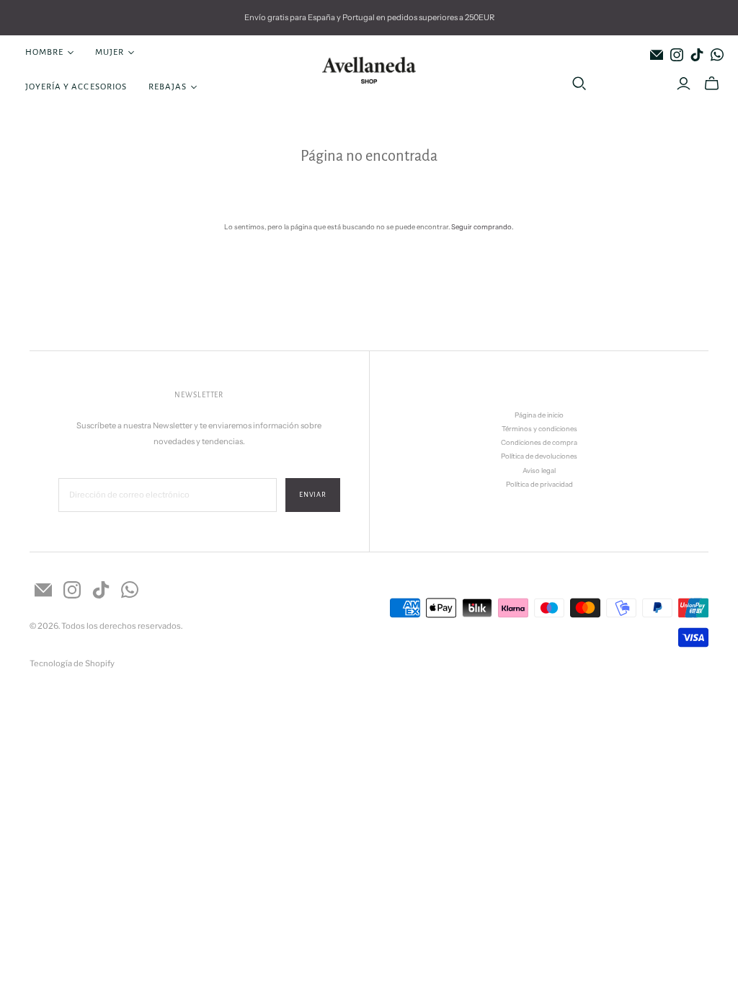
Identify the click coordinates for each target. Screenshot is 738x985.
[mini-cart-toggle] (712, 84)
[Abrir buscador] (579, 83)
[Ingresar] (683, 84)
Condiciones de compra (539, 442)
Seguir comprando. (482, 227)
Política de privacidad (539, 484)
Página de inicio (539, 415)
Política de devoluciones (539, 456)
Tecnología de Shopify (72, 663)
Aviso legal (539, 470)
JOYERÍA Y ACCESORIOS (76, 87)
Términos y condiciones (539, 429)
